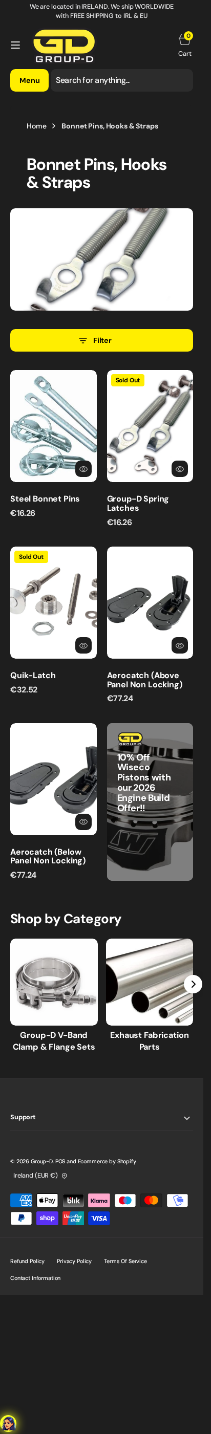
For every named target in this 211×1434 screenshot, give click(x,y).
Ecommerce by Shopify (107, 1161)
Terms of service (125, 1261)
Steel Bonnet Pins (45, 498)
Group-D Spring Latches (138, 503)
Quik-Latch (32, 675)
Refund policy (27, 1261)
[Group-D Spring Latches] (150, 507)
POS (60, 1161)
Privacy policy (74, 1261)
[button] (15, 45)
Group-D (42, 1161)
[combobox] (122, 80)
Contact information (35, 1277)
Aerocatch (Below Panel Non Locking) (48, 856)
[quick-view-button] (83, 469)
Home (36, 126)
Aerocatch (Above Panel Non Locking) (144, 680)
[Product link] (53, 426)
